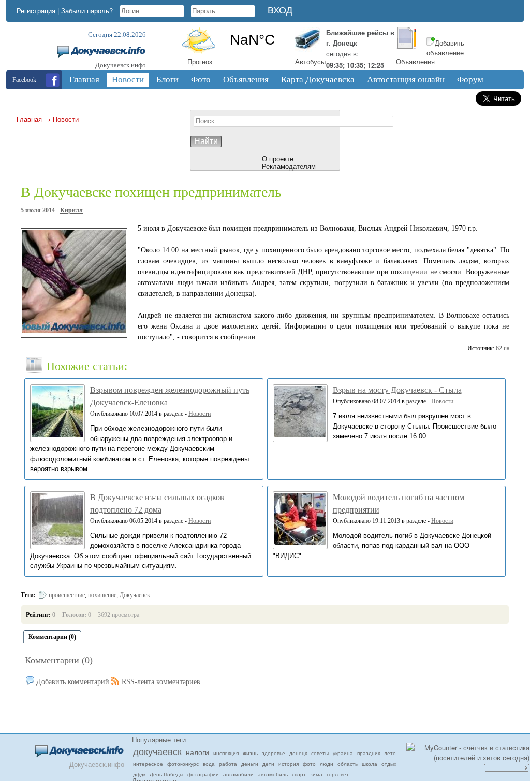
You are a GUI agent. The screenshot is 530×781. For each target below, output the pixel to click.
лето (390, 753)
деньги (249, 764)
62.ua (502, 348)
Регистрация (36, 11)
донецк (298, 753)
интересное (148, 764)
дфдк (139, 774)
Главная (29, 119)
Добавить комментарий (72, 682)
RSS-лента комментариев (161, 682)
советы (320, 753)
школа (369, 764)
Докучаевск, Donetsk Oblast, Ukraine (252, 40)
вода (209, 764)
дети (268, 764)
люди (326, 764)
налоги (197, 752)
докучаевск (157, 751)
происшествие (67, 595)
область (347, 764)
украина (343, 753)
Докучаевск (135, 595)
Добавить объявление (445, 48)
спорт (299, 774)
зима (316, 774)
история (288, 764)
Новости (66, 119)
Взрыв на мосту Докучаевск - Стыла (397, 390)
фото (309, 764)
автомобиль (273, 774)
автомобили (238, 774)
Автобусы (310, 61)
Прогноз (199, 61)
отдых (388, 764)
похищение (102, 595)
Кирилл (71, 210)
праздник (368, 753)
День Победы (166, 774)
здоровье (273, 753)
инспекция (226, 753)
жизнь (250, 753)
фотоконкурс (183, 764)
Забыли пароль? (87, 11)
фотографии (203, 774)
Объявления (415, 61)
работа (228, 764)
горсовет (338, 774)
